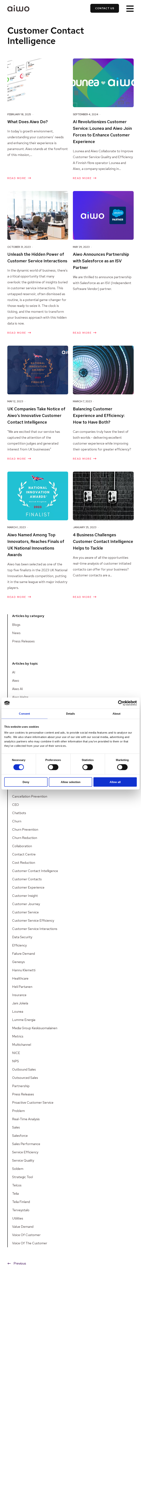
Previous (20, 1263)
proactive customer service (32, 1102)
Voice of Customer (26, 1235)
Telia (15, 1193)
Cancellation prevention (29, 796)
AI (13, 672)
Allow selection (70, 781)
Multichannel (21, 1044)
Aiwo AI (17, 689)
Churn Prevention (25, 829)
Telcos (16, 1185)
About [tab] (117, 713)
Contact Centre (24, 854)
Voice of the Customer (29, 1243)
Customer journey (26, 904)
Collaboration (22, 846)
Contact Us (104, 8)
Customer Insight (25, 896)
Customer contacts (27, 879)
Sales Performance (26, 1144)
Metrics (17, 1036)
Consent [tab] (24, 713)
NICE (16, 1053)
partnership (21, 1086)
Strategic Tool (22, 1177)
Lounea (17, 1011)
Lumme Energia (23, 1020)
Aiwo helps (20, 697)
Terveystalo (20, 1210)
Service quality (23, 1160)
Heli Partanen (22, 987)
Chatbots (19, 813)
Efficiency (19, 945)
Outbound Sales (24, 1069)
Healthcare (20, 978)
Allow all (115, 781)
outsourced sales (25, 1078)
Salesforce (20, 1135)
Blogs (16, 625)
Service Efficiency (25, 1152)
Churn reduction (24, 838)
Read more (16, 178)
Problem (18, 1111)
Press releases (23, 1094)
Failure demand (23, 953)
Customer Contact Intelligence (35, 871)
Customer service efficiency (33, 920)
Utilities (17, 1218)
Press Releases (23, 641)
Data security (22, 937)
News (16, 633)
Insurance (19, 995)
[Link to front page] (18, 8)
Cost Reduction (23, 862)
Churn (16, 821)
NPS (15, 1061)
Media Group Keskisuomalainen (34, 1028)
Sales (16, 1127)
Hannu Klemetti (23, 970)
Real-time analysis (26, 1119)
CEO (15, 805)
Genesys (18, 962)
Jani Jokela (20, 1003)
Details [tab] (70, 713)
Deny (26, 781)
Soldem (17, 1169)
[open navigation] (130, 8)
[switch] (53, 767)
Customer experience (28, 887)
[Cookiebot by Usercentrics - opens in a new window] (121, 703)
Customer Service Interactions (34, 929)
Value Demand (22, 1226)
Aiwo (15, 680)
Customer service (25, 912)
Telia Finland (21, 1202)
